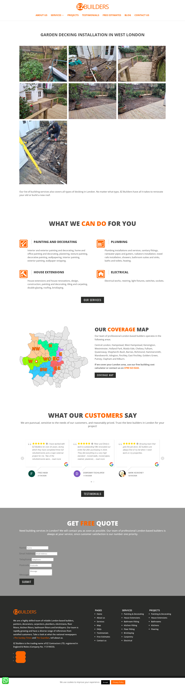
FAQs (99, 629)
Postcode (24, 565)
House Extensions (49, 272)
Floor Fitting (129, 629)
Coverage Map (105, 375)
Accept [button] (105, 682)
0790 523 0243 (131, 367)
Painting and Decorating (55, 242)
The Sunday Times (23, 637)
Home (99, 614)
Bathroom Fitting (131, 621)
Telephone (25, 559)
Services (56, 15)
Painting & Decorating (134, 614)
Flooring (154, 629)
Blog (128, 15)
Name (22, 547)
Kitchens (155, 625)
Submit (26, 582)
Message (24, 574)
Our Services (92, 300)
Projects (73, 15)
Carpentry (128, 636)
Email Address (27, 553)
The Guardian (42, 637)
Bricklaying (129, 633)
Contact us (141, 15)
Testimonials (90, 15)
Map (99, 625)
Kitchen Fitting (130, 625)
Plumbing (119, 242)
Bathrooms (156, 621)
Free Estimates (112, 15)
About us (41, 15)
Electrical (120, 272)
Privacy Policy (118, 682)
